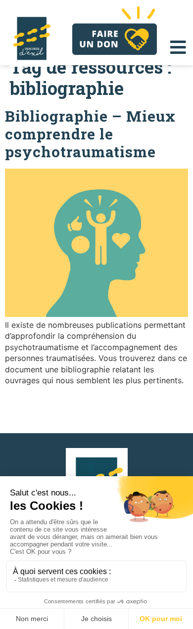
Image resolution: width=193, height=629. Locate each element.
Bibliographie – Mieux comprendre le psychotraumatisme (90, 133)
